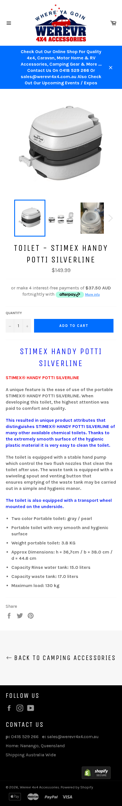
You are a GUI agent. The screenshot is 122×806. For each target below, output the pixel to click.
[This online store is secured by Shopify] (96, 774)
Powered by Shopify (77, 787)
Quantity (14, 313)
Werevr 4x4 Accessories (39, 787)
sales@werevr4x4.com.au (73, 736)
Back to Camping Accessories (64, 658)
